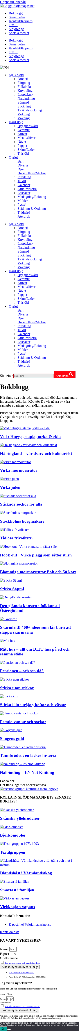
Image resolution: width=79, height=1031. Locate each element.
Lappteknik (25, 94)
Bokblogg (16, 13)
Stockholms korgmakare (22, 521)
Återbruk (24, 216)
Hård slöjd (16, 122)
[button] (7, 781)
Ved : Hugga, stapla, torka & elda (30, 436)
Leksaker (24, 193)
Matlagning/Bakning (32, 197)
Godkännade (9, 958)
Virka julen (10, 487)
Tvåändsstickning (30, 110)
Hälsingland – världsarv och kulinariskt (36, 453)
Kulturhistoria (27, 189)
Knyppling (25, 90)
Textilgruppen (12, 852)
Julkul (22, 181)
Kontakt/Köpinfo (20, 21)
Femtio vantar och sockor (23, 721)
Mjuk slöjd (16, 75)
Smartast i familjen (17, 890)
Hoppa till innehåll (13, 2)
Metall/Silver (26, 138)
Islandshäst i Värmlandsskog (26, 873)
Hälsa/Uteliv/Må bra (32, 173)
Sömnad (23, 102)
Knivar (22, 134)
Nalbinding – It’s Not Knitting (27, 772)
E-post (5, 954)
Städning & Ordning (32, 208)
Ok (3, 1028)
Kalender (24, 185)
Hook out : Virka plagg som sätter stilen (36, 555)
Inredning (24, 177)
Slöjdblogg (16, 29)
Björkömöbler (12, 835)
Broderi (23, 79)
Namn (4, 949)
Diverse (23, 165)
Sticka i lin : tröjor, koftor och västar (33, 704)
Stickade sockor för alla (21, 504)
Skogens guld (12, 738)
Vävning (24, 118)
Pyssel (22, 204)
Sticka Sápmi (12, 589)
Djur (21, 169)
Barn (21, 161)
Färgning (24, 83)
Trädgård (24, 212)
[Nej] (9, 1029)
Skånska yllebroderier (20, 818)
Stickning (24, 106)
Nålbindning (26, 98)
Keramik (24, 130)
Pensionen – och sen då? (22, 671)
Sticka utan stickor (17, 688)
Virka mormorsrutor (18, 470)
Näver (22, 142)
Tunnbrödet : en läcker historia (28, 755)
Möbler (23, 201)
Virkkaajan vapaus (17, 907)
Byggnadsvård (28, 126)
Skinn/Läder (26, 149)
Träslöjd (23, 153)
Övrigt (13, 157)
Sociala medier (19, 33)
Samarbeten (17, 17)
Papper (22, 145)
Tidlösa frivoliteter (16, 538)
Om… (13, 25)
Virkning (24, 114)
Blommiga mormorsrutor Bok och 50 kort (38, 572)
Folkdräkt (24, 86)
